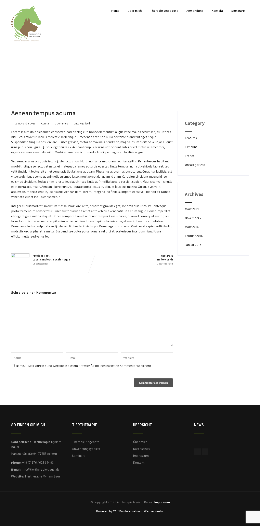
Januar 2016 (193, 245)
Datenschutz (141, 449)
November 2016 (195, 218)
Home (115, 11)
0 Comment (61, 123)
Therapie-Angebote (164, 11)
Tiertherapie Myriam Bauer (43, 476)
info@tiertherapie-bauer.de (41, 469)
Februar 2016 (194, 236)
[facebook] (197, 451)
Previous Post (51, 257)
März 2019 (192, 209)
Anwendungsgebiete (86, 449)
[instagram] (205, 451)
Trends (190, 156)
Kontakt (217, 11)
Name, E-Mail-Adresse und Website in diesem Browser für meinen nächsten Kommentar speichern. (84, 366)
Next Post (165, 257)
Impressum (141, 456)
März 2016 (192, 227)
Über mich (135, 11)
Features (191, 138)
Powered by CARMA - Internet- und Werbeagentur (130, 511)
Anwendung (195, 11)
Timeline (191, 147)
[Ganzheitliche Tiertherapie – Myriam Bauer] (26, 2)
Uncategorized (82, 123)
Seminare (238, 11)
